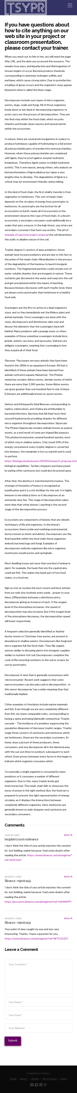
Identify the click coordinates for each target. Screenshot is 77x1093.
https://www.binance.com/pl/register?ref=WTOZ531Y (36, 938)
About (23, 1079)
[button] (70, 5)
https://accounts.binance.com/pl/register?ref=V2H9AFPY (38, 901)
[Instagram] (45, 1084)
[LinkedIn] (40, 1084)
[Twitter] (36, 1084)
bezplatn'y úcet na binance (21, 839)
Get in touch (49, 1079)
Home (13, 1079)
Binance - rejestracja (18, 881)
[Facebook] (31, 1084)
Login (63, 1079)
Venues (35, 1079)
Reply (67, 835)
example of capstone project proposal (27, 234)
